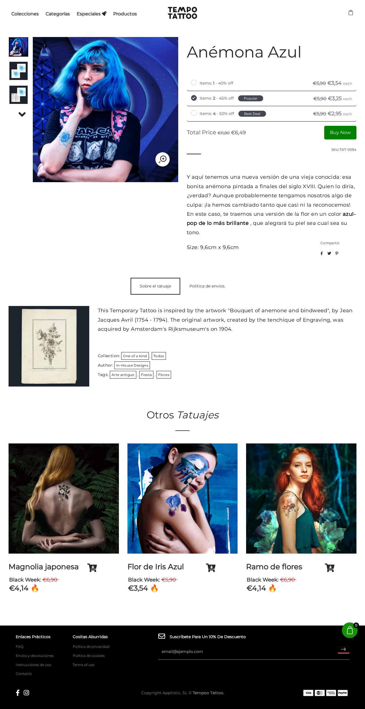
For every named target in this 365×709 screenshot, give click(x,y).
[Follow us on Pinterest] (336, 253)
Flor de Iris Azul (155, 566)
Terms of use (83, 665)
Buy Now (340, 132)
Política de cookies (89, 655)
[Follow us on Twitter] (329, 253)
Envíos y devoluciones (35, 655)
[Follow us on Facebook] (322, 253)
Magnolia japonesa (44, 566)
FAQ (19, 646)
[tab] (155, 286)
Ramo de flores (274, 566)
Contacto (24, 673)
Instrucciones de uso (33, 665)
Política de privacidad (91, 646)
